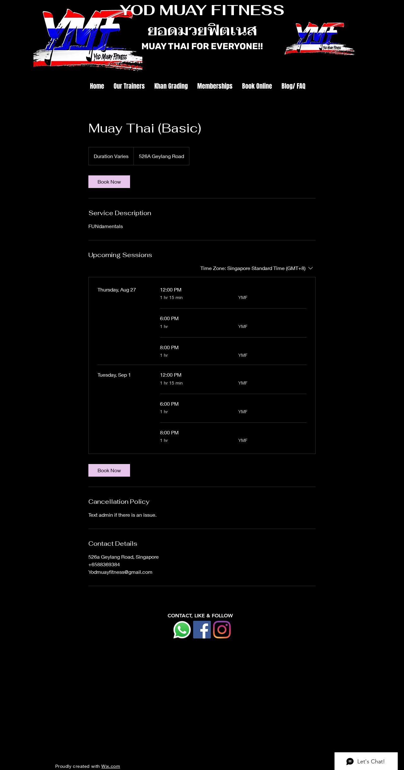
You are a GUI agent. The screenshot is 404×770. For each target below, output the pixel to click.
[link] (109, 181)
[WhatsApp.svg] (182, 629)
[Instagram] (222, 629)
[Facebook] (202, 629)
